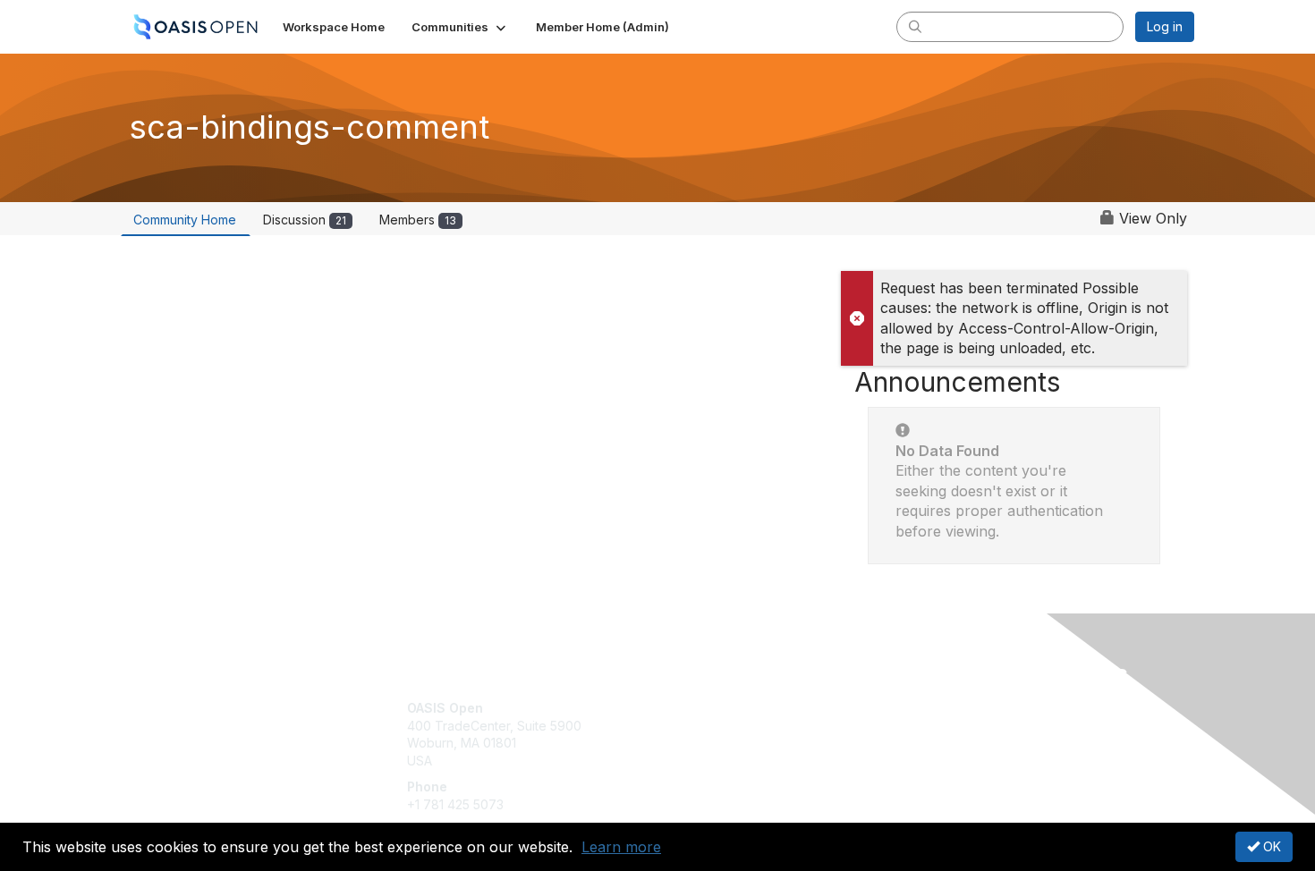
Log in (1165, 26)
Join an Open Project (727, 734)
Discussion (304, 219)
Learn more (621, 847)
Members (417, 219)
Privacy (945, 725)
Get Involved (702, 707)
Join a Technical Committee (746, 760)
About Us (950, 707)
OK (1270, 846)
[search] (915, 26)
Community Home (184, 219)
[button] (460, 26)
